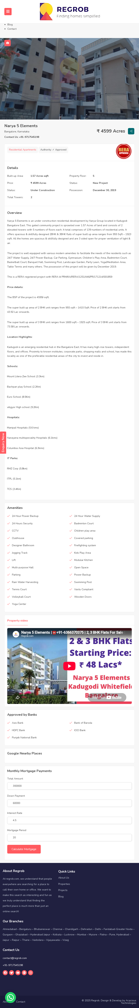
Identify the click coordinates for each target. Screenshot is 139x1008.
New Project (100, 183)
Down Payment (16, 796)
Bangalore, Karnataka (16, 131)
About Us (63, 877)
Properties (64, 884)
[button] (10, 997)
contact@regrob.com (15, 958)
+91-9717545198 (13, 965)
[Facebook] (5, 972)
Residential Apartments (22, 149)
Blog (10, 24)
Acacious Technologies (128, 1002)
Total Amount (15, 778)
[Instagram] (30, 972)
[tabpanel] (69, 79)
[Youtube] (17, 972)
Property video (17, 621)
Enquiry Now (3, 442)
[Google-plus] (24, 972)
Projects (63, 890)
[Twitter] (11, 972)
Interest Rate (14, 813)
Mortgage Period (16, 830)
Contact (11, 29)
